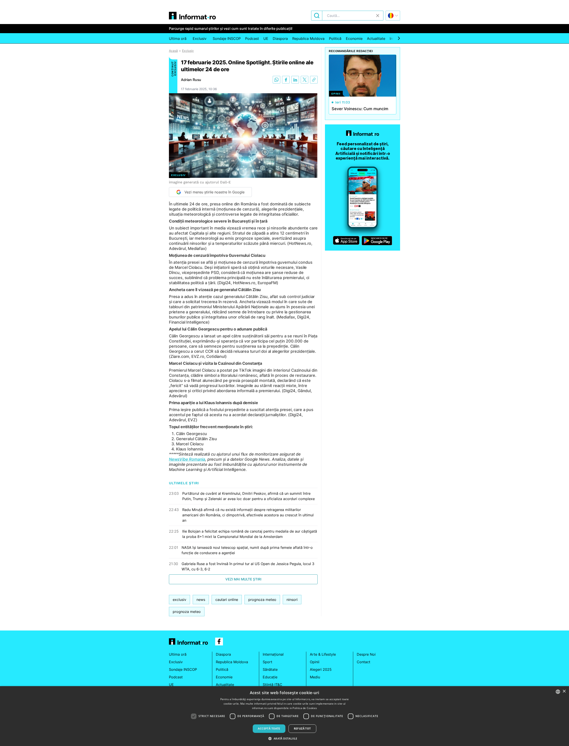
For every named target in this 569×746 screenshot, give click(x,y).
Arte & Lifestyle (323, 654)
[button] (284, 738)
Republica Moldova (308, 38)
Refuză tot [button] (302, 728)
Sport (267, 662)
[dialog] (284, 716)
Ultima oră (177, 38)
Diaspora (280, 38)
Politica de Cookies (305, 708)
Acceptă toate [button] (269, 728)
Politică (335, 38)
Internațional (273, 654)
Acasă (173, 51)
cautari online (226, 599)
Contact (363, 662)
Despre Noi (366, 654)
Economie (354, 38)
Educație (270, 677)
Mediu (315, 677)
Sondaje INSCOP (227, 38)
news (200, 599)
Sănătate (270, 669)
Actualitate (376, 38)
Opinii (314, 662)
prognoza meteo (262, 599)
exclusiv (179, 599)
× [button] (564, 691)
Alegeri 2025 (321, 669)
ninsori (292, 599)
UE (265, 38)
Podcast (252, 38)
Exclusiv (199, 38)
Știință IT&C (272, 684)
